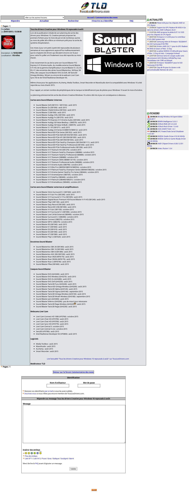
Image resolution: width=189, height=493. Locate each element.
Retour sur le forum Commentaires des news (73, 372)
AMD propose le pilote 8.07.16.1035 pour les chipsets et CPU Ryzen (165, 33)
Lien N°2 (37, 458)
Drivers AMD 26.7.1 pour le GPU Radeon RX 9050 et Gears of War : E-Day (167, 47)
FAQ (131, 21)
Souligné (64, 458)
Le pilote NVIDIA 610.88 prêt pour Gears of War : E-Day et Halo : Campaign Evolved (167, 52)
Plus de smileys (31, 456)
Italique (56, 458)
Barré (71, 458)
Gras (49, 458)
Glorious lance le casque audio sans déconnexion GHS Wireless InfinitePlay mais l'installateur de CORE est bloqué (165, 58)
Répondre (15, 21)
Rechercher (73, 21)
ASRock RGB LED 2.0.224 (167, 124)
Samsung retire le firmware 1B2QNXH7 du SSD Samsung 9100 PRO (167, 42)
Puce (44, 458)
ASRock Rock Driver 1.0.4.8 (168, 126)
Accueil (90, 17)
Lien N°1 (28, 458)
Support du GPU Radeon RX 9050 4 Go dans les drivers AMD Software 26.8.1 (166, 28)
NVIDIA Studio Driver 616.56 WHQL (171, 136)
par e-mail (49, 391)
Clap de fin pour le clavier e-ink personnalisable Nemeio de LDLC (163, 68)
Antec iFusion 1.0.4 (165, 148)
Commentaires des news (106, 17)
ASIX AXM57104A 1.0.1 (166, 129)
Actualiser (44, 21)
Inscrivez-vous (30, 393)
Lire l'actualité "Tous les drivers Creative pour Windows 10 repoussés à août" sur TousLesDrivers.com (88, 358)
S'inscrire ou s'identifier (102, 21)
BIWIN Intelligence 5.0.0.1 (168, 121)
